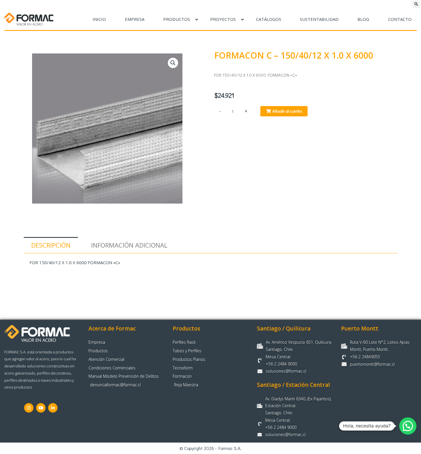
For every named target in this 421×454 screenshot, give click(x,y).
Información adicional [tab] (129, 245)
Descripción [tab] (50, 245)
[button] (416, 4)
